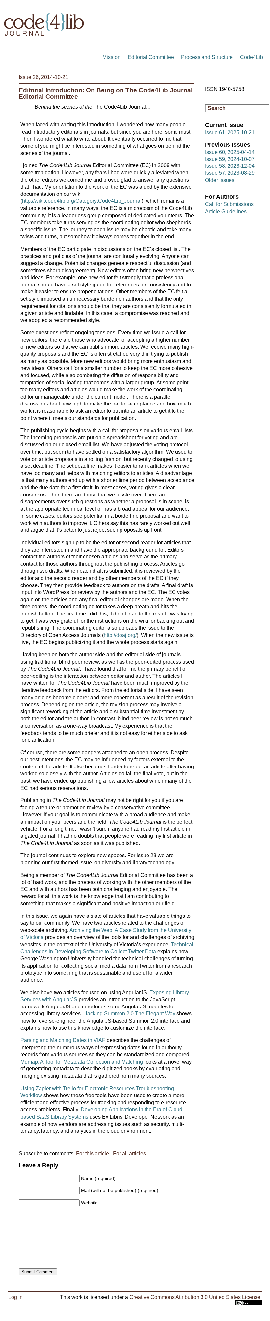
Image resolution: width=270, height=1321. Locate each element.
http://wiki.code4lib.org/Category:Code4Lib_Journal (82, 201)
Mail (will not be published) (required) (119, 1190)
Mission (111, 57)
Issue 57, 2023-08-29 (230, 173)
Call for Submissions (229, 204)
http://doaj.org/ (120, 635)
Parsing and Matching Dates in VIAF (62, 1040)
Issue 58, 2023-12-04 (230, 166)
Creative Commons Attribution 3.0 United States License (194, 1297)
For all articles (129, 1153)
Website (89, 1202)
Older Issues (219, 180)
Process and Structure (207, 57)
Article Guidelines (226, 211)
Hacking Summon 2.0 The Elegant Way (129, 1013)
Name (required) (98, 1178)
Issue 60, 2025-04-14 (230, 152)
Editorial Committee (151, 57)
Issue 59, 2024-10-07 (230, 159)
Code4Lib (251, 57)
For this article (92, 1153)
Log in (15, 1297)
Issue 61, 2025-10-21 (230, 132)
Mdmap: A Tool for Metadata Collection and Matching (81, 1062)
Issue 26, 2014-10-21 (43, 77)
